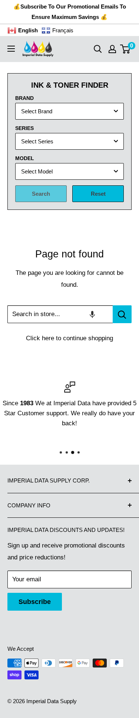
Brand (24, 98)
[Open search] (98, 49)
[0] (125, 49)
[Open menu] (11, 49)
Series (24, 128)
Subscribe (35, 601)
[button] (92, 314)
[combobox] (69, 111)
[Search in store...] (122, 314)
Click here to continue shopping (69, 338)
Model (24, 158)
